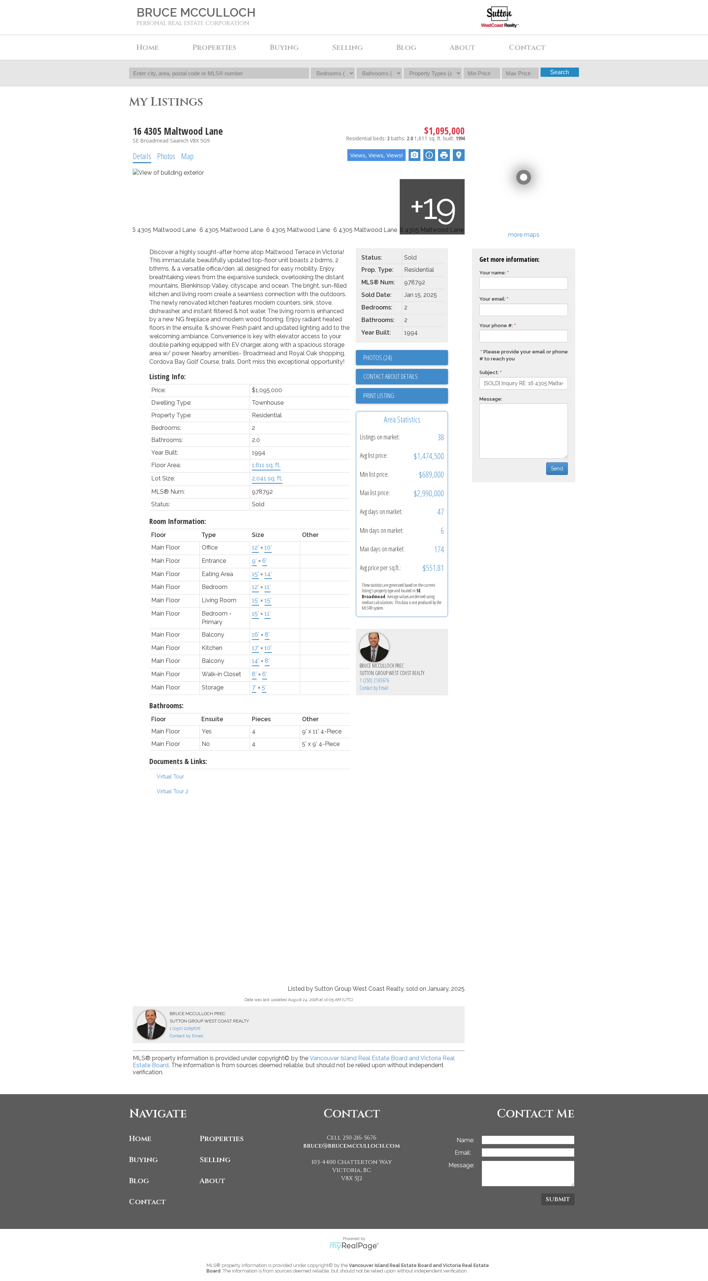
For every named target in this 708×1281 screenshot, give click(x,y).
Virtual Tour (170, 777)
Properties (221, 1139)
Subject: (489, 372)
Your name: (492, 272)
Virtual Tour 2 (172, 791)
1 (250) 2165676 (374, 680)
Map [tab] (187, 155)
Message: (490, 399)
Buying (143, 1160)
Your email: (492, 299)
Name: (465, 1140)
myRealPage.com (354, 1246)
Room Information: (177, 521)
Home (147, 47)
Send (557, 469)
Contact (527, 47)
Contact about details (390, 376)
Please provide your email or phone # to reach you (523, 355)
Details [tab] (142, 155)
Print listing (378, 395)
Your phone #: (496, 325)
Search (559, 72)
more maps (523, 234)
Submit (558, 1199)
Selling (214, 1160)
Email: (463, 1152)
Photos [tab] (166, 155)
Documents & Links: (178, 761)
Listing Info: (167, 376)
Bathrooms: (166, 705)
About (212, 1181)
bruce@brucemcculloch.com (351, 1146)
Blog (406, 47)
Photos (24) (377, 357)
